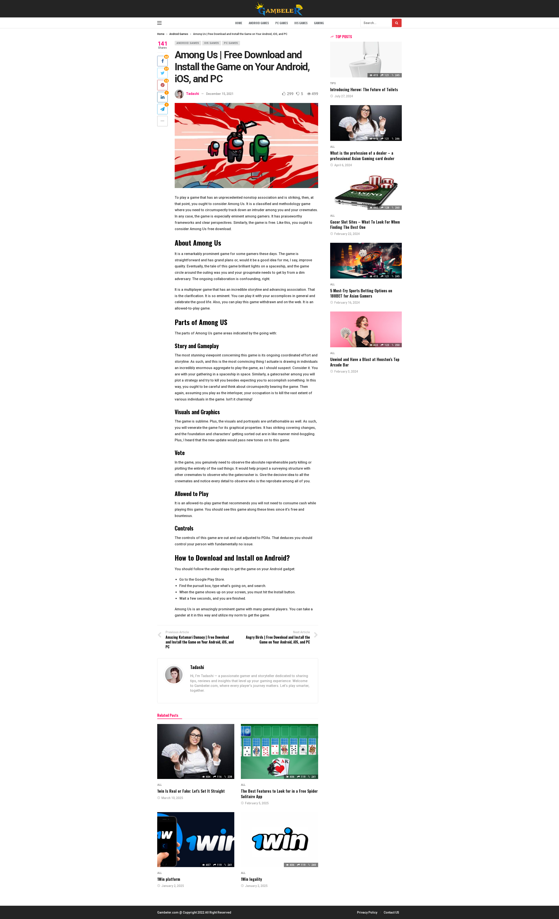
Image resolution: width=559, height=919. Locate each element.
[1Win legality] (279, 839)
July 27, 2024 (343, 96)
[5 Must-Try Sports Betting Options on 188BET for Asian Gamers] (366, 261)
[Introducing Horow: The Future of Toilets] (366, 59)
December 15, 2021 (219, 94)
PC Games (231, 43)
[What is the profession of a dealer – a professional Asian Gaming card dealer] (366, 123)
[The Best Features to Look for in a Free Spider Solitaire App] (279, 751)
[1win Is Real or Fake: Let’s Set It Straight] (195, 751)
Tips (333, 83)
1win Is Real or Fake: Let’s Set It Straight (191, 791)
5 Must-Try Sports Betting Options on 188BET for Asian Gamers (361, 293)
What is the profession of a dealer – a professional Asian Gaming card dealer (362, 155)
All (159, 785)
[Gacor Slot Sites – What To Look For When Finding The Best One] (366, 192)
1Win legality (251, 879)
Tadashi (192, 94)
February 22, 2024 (347, 234)
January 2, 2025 (172, 886)
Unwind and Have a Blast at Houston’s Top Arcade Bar (364, 361)
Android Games (188, 43)
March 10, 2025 (172, 798)
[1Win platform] (195, 839)
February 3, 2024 (346, 371)
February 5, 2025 (257, 803)
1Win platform (168, 879)
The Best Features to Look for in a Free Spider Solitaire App (279, 793)
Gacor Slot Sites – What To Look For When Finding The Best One (365, 224)
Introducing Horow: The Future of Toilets (364, 89)
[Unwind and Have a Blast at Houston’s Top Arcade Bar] (366, 329)
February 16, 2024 (347, 302)
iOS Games (211, 43)
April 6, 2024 (343, 165)
